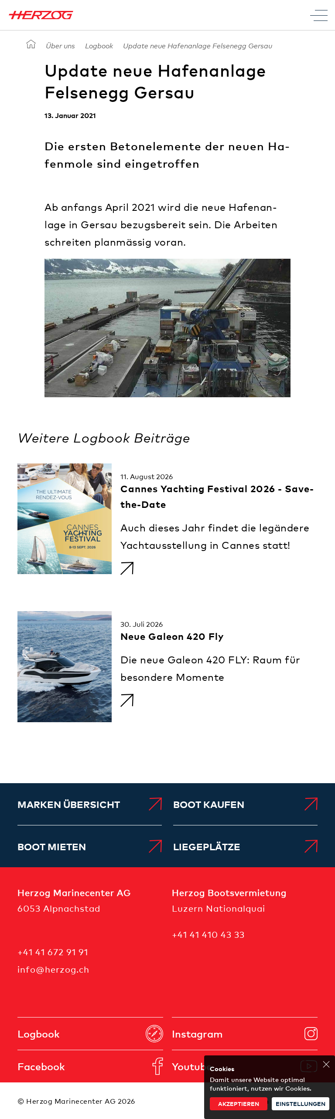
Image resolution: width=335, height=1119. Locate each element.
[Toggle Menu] (319, 15)
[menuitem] (89, 804)
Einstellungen (300, 1103)
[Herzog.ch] (31, 44)
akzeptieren (238, 1103)
